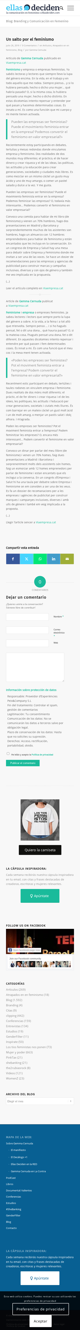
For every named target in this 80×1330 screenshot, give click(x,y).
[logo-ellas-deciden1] (33, 8)
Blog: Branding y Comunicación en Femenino (37, 21)
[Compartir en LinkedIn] (53, 559)
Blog (20, 49)
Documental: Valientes (19, 1190)
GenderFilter (14, 1036)
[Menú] (68, 8)
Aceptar (40, 1321)
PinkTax (11, 1057)
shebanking (13, 1063)
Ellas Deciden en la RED (24, 1164)
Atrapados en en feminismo (24, 995)
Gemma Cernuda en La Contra (28, 1171)
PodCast (11, 1178)
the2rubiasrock (16, 1068)
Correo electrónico (59, 633)
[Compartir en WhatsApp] (40, 559)
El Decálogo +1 (19, 1157)
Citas (9, 1010)
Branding (12, 1005)
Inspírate (12, 1042)
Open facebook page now (26, 950)
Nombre (59, 616)
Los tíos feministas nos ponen (26, 1047)
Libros (9, 1184)
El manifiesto (18, 1150)
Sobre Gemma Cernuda (19, 1143)
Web (56, 642)
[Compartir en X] (26, 559)
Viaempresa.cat (16, 62)
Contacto (11, 1228)
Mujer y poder (15, 1052)
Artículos (47, 45)
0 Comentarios (29, 45)
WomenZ (12, 1078)
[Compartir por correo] (67, 559)
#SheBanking (13, 1209)
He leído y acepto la (32, 754)
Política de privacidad (42, 754)
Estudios (11, 1031)
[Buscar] (59, 8)
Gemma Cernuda (37, 49)
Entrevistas (13, 1026)
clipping (11, 1016)
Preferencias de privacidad (40, 1309)
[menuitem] (59, 8)
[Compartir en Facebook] (13, 559)
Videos (10, 1073)
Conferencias (14, 1021)
